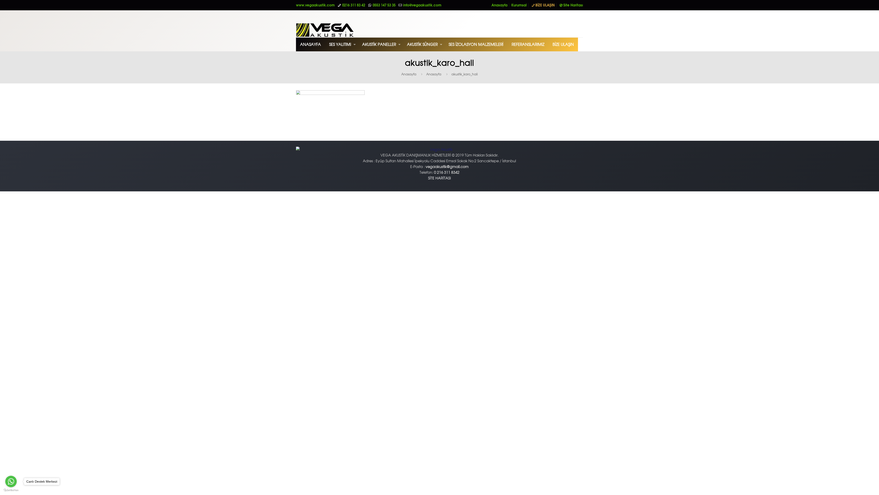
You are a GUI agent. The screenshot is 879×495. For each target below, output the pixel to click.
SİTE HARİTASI (439, 178)
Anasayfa (499, 5)
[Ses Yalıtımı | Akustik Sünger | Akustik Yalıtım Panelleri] (336, 23)
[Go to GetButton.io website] (11, 490)
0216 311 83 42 (353, 5)
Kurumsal (519, 5)
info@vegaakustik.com (422, 5)
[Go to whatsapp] (11, 481)
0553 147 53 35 (384, 5)
